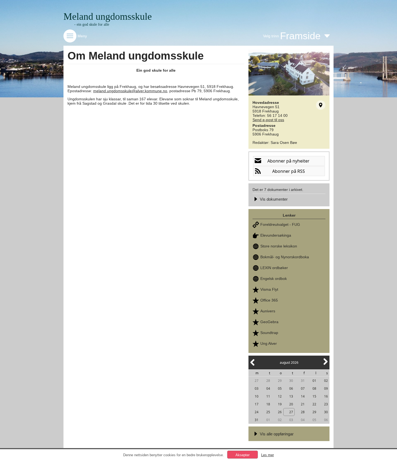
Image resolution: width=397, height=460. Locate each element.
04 (268, 388)
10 (256, 396)
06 (291, 388)
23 (326, 404)
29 (280, 380)
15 (314, 396)
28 (268, 380)
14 (303, 396)
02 (326, 380)
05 (280, 388)
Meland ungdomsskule (107, 16)
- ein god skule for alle (91, 24)
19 (280, 404)
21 (303, 404)
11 (268, 396)
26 (280, 412)
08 (314, 388)
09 (326, 388)
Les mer (267, 455)
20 (291, 404)
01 (314, 380)
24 (256, 412)
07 (303, 388)
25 (268, 412)
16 (326, 396)
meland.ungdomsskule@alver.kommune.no (130, 91)
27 (256, 380)
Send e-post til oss (268, 120)
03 (256, 388)
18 (268, 404)
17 (256, 404)
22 (314, 404)
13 (291, 396)
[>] (325, 364)
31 (303, 380)
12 (280, 396)
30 (291, 380)
